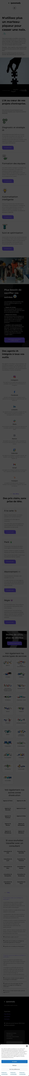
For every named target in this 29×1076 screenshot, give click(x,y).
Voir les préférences (14, 1069)
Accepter (14, 1061)
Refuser (14, 1065)
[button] (27, 1046)
